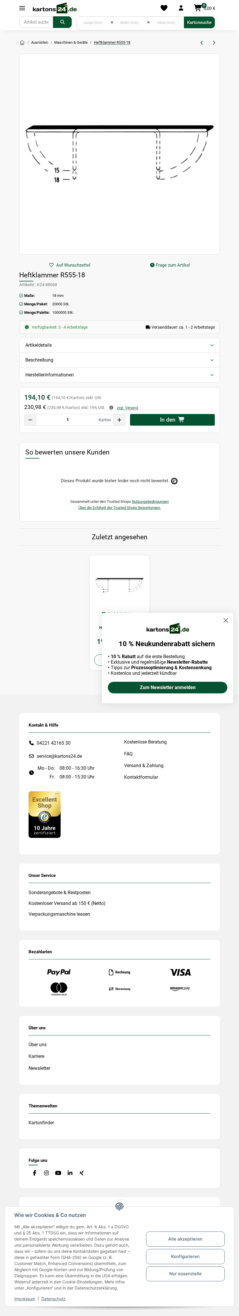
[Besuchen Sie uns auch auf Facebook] (35, 1173)
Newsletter (39, 1068)
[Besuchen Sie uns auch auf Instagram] (46, 1173)
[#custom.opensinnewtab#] (45, 814)
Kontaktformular (141, 777)
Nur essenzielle (185, 1273)
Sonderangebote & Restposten (60, 892)
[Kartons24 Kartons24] (22, 42)
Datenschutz (53, 1298)
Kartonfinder (41, 1122)
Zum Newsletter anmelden (168, 687)
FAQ (128, 754)
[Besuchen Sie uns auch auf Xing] (82, 1173)
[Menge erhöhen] (119, 419)
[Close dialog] (226, 620)
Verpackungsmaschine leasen (59, 914)
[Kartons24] (54, 8)
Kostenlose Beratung (145, 742)
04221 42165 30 (54, 743)
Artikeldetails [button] (38, 345)
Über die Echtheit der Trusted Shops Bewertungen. (119, 507)
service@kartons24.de (59, 756)
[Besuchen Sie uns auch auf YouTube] (58, 1173)
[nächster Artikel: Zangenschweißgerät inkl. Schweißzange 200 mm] (214, 42)
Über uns (38, 1044)
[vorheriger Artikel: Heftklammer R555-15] (202, 42)
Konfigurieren (185, 1256)
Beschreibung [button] (39, 360)
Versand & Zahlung (144, 765)
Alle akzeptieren (185, 1239)
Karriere (36, 1056)
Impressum (24, 1298)
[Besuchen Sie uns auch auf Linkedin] (70, 1173)
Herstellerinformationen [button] (49, 375)
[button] (181, 8)
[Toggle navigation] (22, 8)
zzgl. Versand (127, 408)
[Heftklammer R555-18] (119, 585)
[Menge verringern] (30, 419)
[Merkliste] (164, 8)
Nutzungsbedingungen (150, 501)
